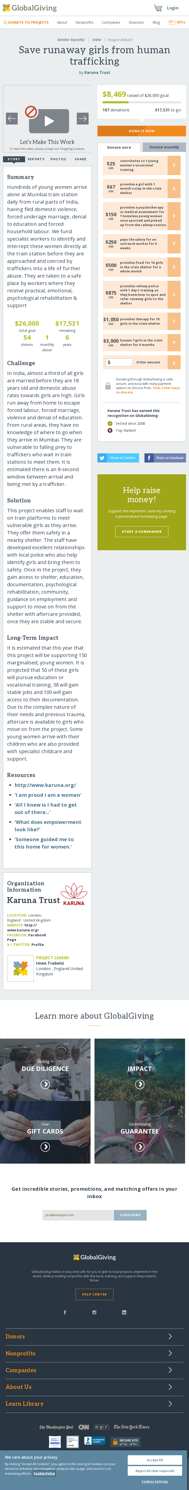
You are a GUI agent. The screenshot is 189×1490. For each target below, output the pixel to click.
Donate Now (142, 131)
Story (14, 159)
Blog (156, 22)
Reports (36, 159)
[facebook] (65, 1312)
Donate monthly (164, 147)
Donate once (119, 147)
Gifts (181, 22)
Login (172, 8)
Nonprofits (85, 22)
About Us (19, 1387)
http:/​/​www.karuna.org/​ (45, 785)
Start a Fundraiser (142, 531)
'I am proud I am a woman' (48, 795)
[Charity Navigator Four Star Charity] (57, 1442)
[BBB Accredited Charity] (97, 1442)
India (96, 39)
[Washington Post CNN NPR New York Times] (94, 1428)
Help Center (94, 1294)
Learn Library (25, 1404)
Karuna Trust (97, 72)
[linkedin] (124, 1312)
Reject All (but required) (155, 1471)
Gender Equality (70, 39)
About (62, 22)
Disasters (136, 22)
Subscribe (130, 1215)
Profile (38, 944)
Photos (58, 159)
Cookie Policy (44, 1473)
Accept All (155, 1460)
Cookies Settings (155, 1481)
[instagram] (94, 1312)
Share (80, 159)
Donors (15, 1337)
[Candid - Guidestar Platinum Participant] (75, 1442)
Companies (111, 22)
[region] (93, 1470)
